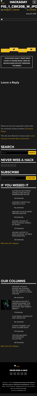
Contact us (14, 165)
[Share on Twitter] (4, 13)
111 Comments (19, 331)
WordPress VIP (22, 390)
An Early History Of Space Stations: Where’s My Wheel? (21, 223)
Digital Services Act (21, 386)
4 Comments (18, 312)
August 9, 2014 (31, 14)
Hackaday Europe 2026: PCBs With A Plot (21, 203)
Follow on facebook (2, 165)
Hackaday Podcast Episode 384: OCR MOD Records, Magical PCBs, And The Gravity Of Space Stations (22, 290)
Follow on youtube (8, 165)
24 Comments (19, 198)
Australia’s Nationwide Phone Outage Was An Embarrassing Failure (21, 192)
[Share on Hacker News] (7, 13)
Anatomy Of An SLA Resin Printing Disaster (22, 212)
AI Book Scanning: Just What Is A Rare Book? (21, 327)
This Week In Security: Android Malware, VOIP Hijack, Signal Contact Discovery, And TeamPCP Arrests (21, 305)
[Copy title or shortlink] (12, 14)
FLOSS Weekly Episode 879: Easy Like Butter (22, 317)
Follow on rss (11, 165)
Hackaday (18, 2)
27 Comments (19, 228)
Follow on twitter (5, 165)
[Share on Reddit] (10, 13)
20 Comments (19, 240)
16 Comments (18, 217)
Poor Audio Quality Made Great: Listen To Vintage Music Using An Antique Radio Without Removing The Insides (17, 62)
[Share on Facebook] (2, 13)
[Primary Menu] (34, 2)
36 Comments (19, 342)
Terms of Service (10, 386)
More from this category (10, 243)
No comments (31, 10)
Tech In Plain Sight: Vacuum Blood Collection (19, 337)
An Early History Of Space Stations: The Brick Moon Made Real (22, 234)
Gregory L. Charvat (11, 10)
